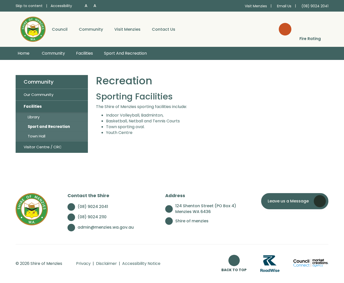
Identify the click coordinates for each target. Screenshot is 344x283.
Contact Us (163, 29)
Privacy (83, 263)
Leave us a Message (288, 201)
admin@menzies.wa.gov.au (106, 227)
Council (59, 29)
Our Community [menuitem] (38, 94)
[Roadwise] (270, 263)
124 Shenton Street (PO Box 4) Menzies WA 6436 (205, 209)
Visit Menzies (127, 29)
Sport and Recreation (125, 53)
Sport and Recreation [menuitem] (49, 126)
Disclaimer (106, 263)
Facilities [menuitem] (33, 106)
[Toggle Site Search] (285, 29)
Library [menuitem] (34, 117)
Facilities (84, 53)
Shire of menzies (192, 221)
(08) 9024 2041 (93, 206)
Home (23, 53)
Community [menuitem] (39, 81)
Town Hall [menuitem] (36, 136)
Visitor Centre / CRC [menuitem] (43, 147)
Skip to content (29, 5)
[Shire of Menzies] (33, 29)
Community (91, 29)
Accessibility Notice (141, 263)
